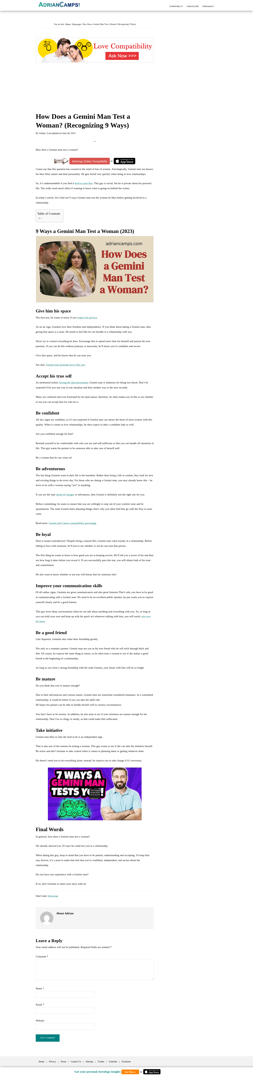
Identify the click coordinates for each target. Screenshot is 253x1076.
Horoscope (53, 896)
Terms (63, 1061)
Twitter (101, 1061)
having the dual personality (73, 382)
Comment (42, 956)
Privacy (52, 1061)
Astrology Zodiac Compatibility (89, 161)
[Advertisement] (95, 90)
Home (41, 1061)
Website (40, 1020)
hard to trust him (84, 183)
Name (40, 988)
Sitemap (89, 1061)
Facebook (126, 1061)
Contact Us (76, 1061)
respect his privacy (87, 317)
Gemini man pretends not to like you (65, 364)
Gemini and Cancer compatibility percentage (72, 523)
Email (40, 1004)
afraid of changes (65, 494)
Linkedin (113, 1061)
